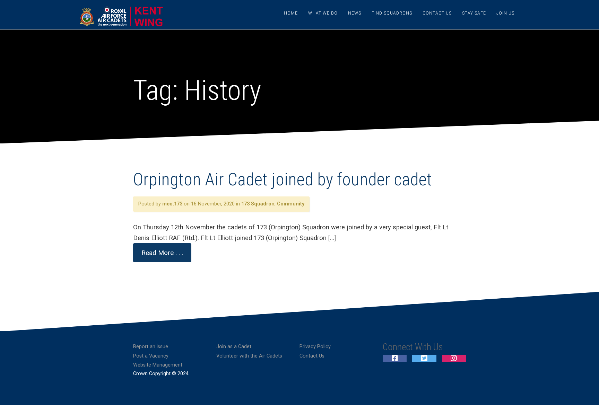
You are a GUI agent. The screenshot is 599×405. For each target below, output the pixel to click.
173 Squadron (258, 204)
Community (290, 204)
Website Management (157, 365)
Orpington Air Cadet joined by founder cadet (282, 179)
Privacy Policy (315, 347)
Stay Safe (474, 13)
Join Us (505, 13)
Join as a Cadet (233, 347)
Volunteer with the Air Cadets (249, 356)
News (354, 13)
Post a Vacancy (150, 356)
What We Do (323, 13)
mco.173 (172, 204)
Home (291, 13)
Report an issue (150, 347)
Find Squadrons (392, 13)
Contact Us (437, 13)
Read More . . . (162, 253)
